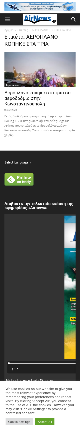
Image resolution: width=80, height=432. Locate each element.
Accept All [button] (45, 422)
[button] (7, 19)
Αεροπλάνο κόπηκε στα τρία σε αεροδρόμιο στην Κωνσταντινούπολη (37, 98)
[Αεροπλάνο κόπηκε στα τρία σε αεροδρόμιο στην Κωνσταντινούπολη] (40, 69)
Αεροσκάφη (13, 85)
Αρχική (8, 30)
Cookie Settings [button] (19, 422)
